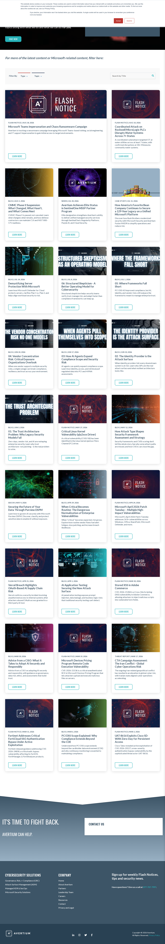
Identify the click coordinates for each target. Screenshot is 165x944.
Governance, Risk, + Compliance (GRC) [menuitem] (22, 880)
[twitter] (85, 935)
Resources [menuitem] (63, 900)
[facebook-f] (91, 935)
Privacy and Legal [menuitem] (66, 907)
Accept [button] (118, 21)
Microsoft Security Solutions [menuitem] (17, 892)
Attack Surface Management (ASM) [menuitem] (21, 884)
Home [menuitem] (61, 880)
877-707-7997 (149, 887)
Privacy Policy (154, 935)
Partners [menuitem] (62, 888)
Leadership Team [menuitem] (65, 892)
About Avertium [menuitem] (65, 884)
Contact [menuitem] (62, 904)
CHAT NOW (13, 39)
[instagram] (79, 935)
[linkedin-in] (73, 935)
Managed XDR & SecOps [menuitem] (16, 888)
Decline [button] (129, 21)
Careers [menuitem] (61, 896)
